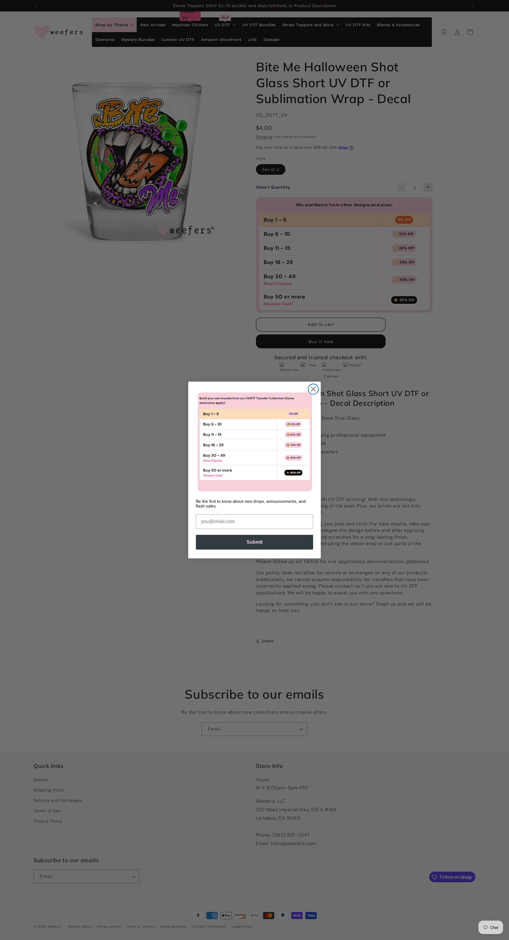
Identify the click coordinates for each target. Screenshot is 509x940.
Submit (254, 542)
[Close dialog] (313, 389)
